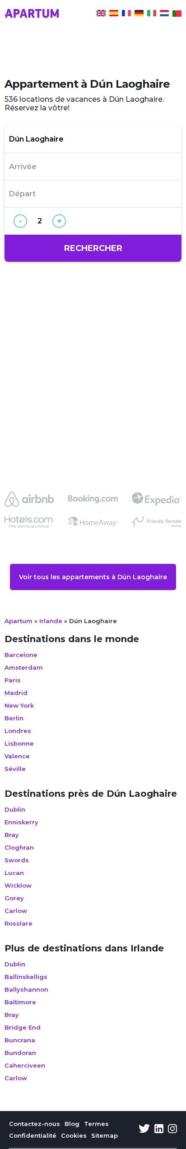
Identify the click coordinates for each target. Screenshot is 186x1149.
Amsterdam (24, 667)
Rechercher (93, 248)
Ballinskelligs (26, 976)
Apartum (19, 620)
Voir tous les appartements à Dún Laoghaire (93, 577)
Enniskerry (21, 822)
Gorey (14, 898)
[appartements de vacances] (126, 14)
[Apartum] (32, 14)
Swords (17, 860)
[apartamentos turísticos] (113, 14)
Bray (12, 834)
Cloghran (19, 847)
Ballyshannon (26, 989)
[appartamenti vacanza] (151, 14)
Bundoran (20, 1052)
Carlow (16, 910)
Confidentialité (32, 1135)
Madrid (16, 692)
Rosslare (19, 923)
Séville (15, 768)
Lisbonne (19, 743)
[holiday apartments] (101, 14)
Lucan (14, 872)
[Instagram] (172, 1129)
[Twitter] (144, 1129)
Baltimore (20, 1002)
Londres (18, 730)
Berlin (14, 718)
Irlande (50, 620)
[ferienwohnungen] (139, 14)
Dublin (15, 809)
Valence (17, 756)
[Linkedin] (158, 1129)
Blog (72, 1123)
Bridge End (23, 1027)
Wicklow (18, 885)
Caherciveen (25, 1065)
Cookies (74, 1135)
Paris (13, 680)
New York (19, 705)
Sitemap (104, 1135)
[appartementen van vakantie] (164, 14)
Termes (96, 1123)
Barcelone (21, 654)
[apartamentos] (176, 14)
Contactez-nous (34, 1123)
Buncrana (20, 1040)
